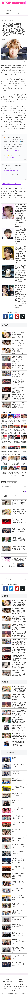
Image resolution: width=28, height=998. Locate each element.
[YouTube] (16, 316)
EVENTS (21, 984)
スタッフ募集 (7, 988)
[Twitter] (11, 316)
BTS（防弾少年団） (13, 482)
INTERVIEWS (7, 986)
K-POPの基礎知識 (7, 981)
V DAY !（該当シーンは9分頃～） (11, 184)
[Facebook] (5, 316)
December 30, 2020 (9, 157)
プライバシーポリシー (20, 988)
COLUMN (7, 984)
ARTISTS (20, 981)
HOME (7, 979)
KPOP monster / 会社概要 (20, 986)
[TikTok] (22, 316)
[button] (25, 486)
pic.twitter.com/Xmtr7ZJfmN (11, 150)
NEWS (4, 482)
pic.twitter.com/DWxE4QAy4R (12, 170)
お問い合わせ (14, 991)
